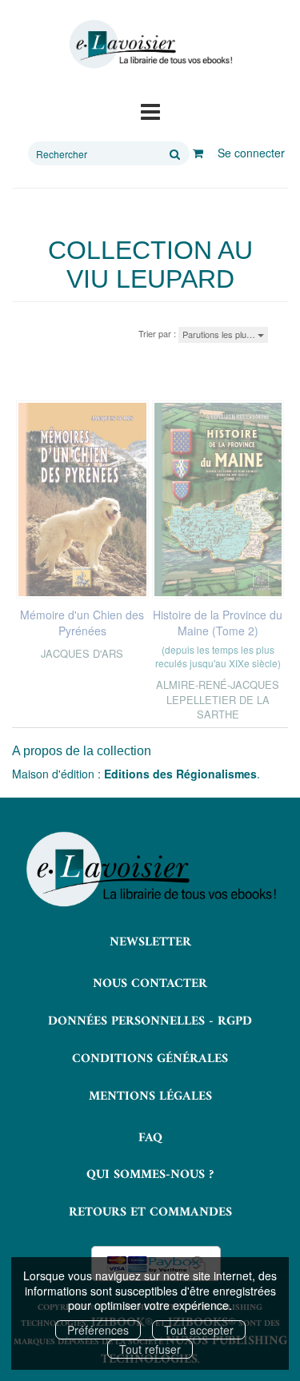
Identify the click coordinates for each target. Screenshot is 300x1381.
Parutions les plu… (220, 334)
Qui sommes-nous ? (150, 1175)
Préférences (98, 1330)
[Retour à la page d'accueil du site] (150, 44)
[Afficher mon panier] (198, 153)
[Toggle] (150, 110)
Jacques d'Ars (82, 653)
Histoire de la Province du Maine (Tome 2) (217, 623)
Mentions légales (150, 1096)
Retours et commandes (150, 1212)
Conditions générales (150, 1059)
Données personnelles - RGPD (150, 1021)
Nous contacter (150, 984)
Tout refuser (150, 1349)
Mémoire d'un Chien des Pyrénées (82, 623)
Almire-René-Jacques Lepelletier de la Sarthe (217, 699)
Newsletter (150, 942)
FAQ (150, 1138)
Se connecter (251, 153)
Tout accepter (199, 1330)
